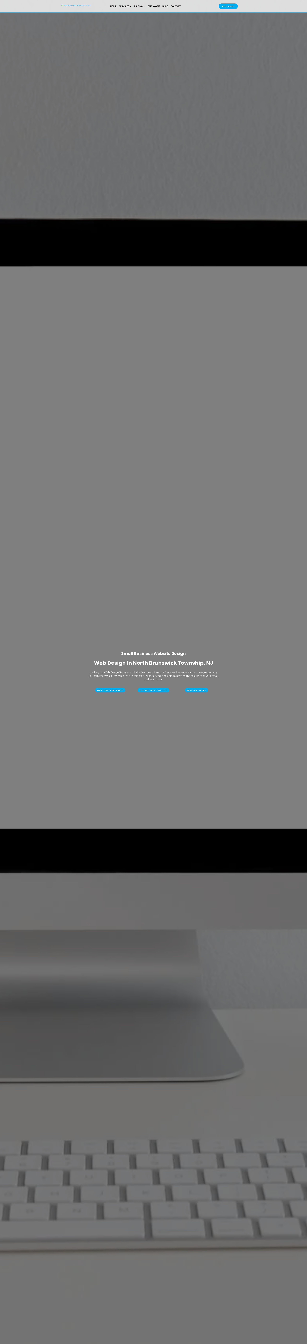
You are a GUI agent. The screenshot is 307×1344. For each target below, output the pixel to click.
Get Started (228, 6)
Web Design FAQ (196, 690)
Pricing (138, 6)
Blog (165, 6)
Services (124, 6)
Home (113, 6)
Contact (176, 6)
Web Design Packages (110, 690)
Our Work (154, 6)
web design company (205, 672)
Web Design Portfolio (153, 690)
